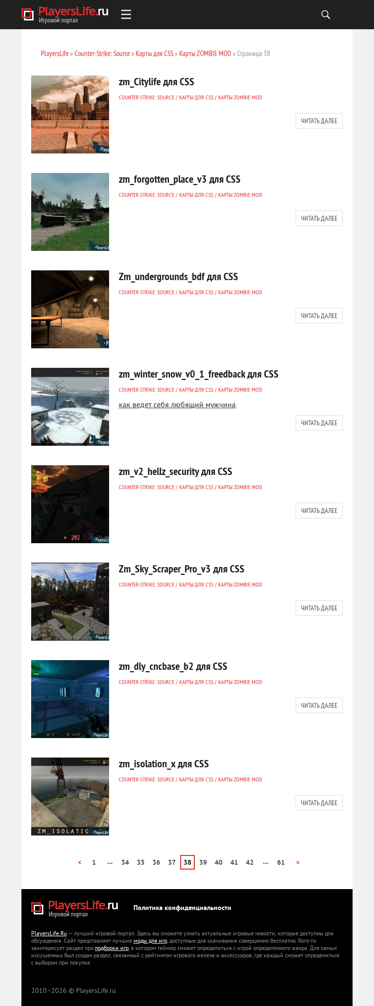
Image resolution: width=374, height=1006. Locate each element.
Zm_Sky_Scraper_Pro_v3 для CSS (181, 568)
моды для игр (150, 941)
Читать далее (319, 120)
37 (172, 863)
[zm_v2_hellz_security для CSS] (70, 504)
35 (141, 863)
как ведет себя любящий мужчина (177, 405)
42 (250, 863)
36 (156, 863)
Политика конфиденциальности (182, 908)
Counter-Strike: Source (146, 97)
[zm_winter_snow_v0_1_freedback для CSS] (70, 407)
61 (281, 863)
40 (219, 863)
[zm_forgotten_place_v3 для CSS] (70, 212)
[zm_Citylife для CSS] (70, 114)
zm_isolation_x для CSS (164, 763)
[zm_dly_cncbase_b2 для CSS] (70, 699)
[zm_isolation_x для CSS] (70, 796)
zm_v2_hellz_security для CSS (175, 471)
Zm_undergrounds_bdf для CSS (178, 276)
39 (203, 863)
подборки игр (112, 948)
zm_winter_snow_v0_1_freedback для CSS (199, 373)
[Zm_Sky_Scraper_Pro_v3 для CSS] (70, 602)
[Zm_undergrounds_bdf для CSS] (70, 309)
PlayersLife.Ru (49, 934)
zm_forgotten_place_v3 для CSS (180, 179)
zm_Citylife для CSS (156, 81)
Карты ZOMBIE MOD (240, 97)
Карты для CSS (196, 97)
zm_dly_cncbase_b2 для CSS (173, 666)
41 (234, 863)
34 (125, 863)
